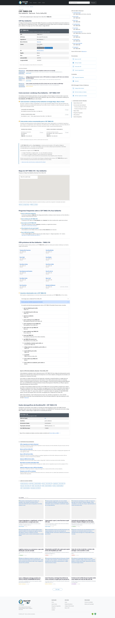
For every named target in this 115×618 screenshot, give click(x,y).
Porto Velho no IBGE (54, 433)
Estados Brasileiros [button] (24, 483)
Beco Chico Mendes (77, 43)
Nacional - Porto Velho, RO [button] (26, 485)
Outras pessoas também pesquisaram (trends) (32, 302)
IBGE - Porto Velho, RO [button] (36, 485)
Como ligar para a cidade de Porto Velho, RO (31, 298)
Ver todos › (27, 497)
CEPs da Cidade (40, 47)
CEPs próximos (76, 114)
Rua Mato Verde (23, 278)
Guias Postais (28, 73)
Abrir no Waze (34, 204)
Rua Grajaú (75, 35)
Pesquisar (93, 2)
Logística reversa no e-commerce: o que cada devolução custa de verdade (31, 549)
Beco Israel (75, 16)
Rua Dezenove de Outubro (26, 271)
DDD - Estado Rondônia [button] (25, 488)
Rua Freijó (22, 257)
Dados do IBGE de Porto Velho (27, 459)
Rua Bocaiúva (76, 39)
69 (45, 418)
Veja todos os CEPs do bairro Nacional (29, 225)
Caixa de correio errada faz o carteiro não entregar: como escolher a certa (82, 549)
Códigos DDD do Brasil (69, 606)
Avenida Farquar (77, 12)
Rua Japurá (75, 47)
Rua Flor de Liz (49, 271)
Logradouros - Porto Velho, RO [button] (59, 483)
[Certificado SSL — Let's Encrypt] (95, 614)
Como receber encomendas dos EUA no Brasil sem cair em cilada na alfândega (44, 83)
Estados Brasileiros (68, 604)
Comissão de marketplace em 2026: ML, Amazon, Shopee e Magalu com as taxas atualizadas (82, 522)
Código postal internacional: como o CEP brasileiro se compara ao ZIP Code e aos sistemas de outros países (47, 77)
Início (31, 2)
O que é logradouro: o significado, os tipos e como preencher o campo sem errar (31, 521)
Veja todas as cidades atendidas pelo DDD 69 (31, 235)
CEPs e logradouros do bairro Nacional (29, 444)
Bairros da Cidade (48, 47)
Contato (53, 609)
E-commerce (73, 526)
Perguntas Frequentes (78, 112)
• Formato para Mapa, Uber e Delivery (80, 106)
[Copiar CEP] (42, 34)
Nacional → (84, 51)
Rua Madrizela (76, 24)
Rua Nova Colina (24, 264)
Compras (47, 555)
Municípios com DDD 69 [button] (35, 488)
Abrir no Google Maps (24, 204)
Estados (35, 2)
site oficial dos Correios (28, 139)
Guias (43, 2)
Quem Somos (54, 604)
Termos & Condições (89, 602)
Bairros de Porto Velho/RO (26, 449)
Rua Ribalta (48, 257)
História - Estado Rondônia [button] (58, 485)
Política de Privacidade (89, 604)
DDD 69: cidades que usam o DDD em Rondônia (31, 467)
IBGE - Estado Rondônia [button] (46, 485)
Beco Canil (48, 278)
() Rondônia (40, 50)
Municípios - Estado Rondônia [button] (35, 483)
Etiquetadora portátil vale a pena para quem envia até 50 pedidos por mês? (57, 549)
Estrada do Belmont (50, 285)
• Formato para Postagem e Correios (80, 108)
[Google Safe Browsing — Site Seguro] (93, 614)
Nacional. (27, 397)
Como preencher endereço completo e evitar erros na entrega (40, 70)
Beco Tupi (75, 20)
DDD (39, 2)
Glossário (53, 607)
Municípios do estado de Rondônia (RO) (29, 462)
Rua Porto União (50, 264)
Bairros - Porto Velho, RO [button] (47, 483)
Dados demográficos (78, 116)
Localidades (73, 583)
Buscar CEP (67, 607)
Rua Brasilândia (49, 250)
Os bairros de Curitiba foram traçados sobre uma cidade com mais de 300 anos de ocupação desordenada (83, 579)
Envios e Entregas (29, 86)
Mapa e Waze (76, 110)
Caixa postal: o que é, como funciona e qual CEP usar (57, 521)
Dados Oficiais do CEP (78, 103)
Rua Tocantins (23, 285)
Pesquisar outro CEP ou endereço (28, 471)
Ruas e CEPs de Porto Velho (26, 454)
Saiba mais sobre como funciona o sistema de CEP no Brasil (33, 162)
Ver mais (57, 589)
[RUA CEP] (23, 2)
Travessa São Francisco (25, 250)
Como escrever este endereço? (80, 105)
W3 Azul (22, 604)
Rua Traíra (75, 28)
